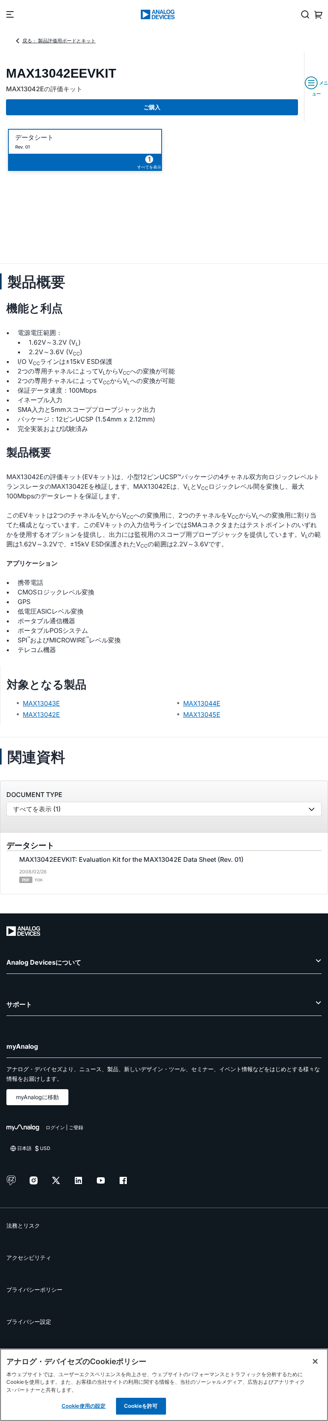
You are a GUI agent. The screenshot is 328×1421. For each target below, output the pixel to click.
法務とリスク (23, 1225)
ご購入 (152, 107)
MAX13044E (201, 703)
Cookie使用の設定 (84, 1406)
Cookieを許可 (141, 1406)
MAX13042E (41, 714)
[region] (164, 1385)
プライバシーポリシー (34, 1289)
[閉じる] (315, 1361)
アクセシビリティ (28, 1257)
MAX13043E (41, 703)
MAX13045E (201, 714)
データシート (34, 137)
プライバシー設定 (28, 1321)
